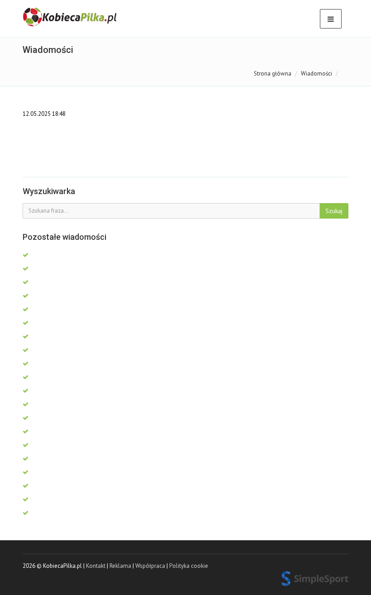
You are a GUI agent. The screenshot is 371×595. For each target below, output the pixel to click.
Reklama (120, 566)
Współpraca (150, 566)
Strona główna (272, 73)
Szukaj (333, 211)
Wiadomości (316, 73)
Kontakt (95, 566)
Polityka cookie (188, 566)
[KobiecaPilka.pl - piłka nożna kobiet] (70, 17)
